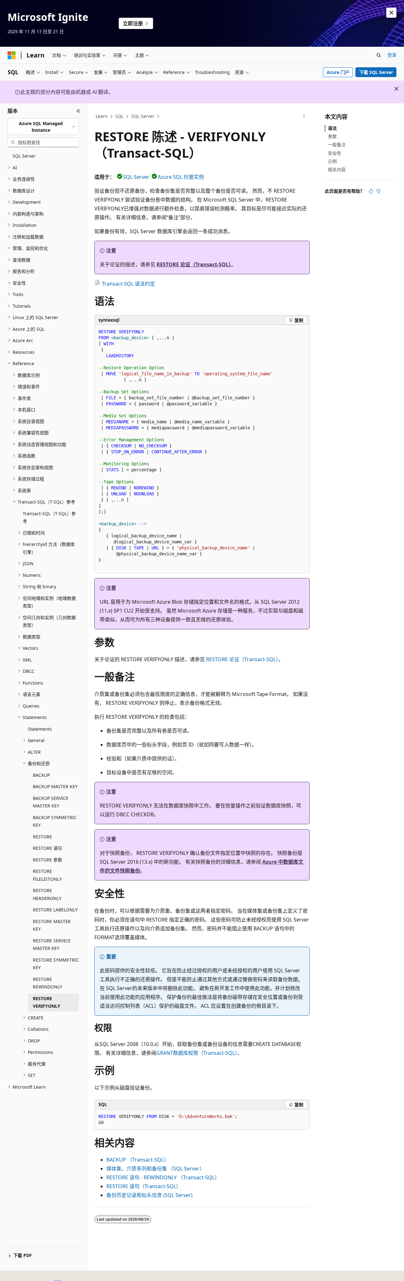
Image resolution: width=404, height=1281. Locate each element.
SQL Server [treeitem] (24, 156)
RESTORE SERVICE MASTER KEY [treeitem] (52, 945)
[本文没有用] (378, 191)
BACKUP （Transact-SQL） (137, 1159)
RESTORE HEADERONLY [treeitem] (47, 894)
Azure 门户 (338, 72)
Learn (102, 116)
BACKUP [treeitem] (41, 775)
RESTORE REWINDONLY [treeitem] (47, 983)
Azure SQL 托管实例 (181, 176)
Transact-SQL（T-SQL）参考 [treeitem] (49, 517)
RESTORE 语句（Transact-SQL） (143, 1186)
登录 (392, 55)
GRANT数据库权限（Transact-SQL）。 (199, 1052)
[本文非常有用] (371, 191)
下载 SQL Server (376, 72)
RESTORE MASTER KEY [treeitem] (52, 925)
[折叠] (78, 111)
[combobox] (43, 126)
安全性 (334, 153)
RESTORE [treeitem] (42, 837)
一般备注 (337, 145)
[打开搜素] (378, 55)
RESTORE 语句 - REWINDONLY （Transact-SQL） (163, 1177)
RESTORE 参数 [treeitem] (47, 860)
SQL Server (142, 116)
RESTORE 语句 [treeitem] (47, 848)
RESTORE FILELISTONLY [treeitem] (47, 875)
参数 (332, 136)
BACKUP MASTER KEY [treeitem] (55, 786)
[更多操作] (304, 117)
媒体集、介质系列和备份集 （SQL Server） (155, 1168)
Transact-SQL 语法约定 (128, 283)
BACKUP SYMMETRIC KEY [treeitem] (55, 821)
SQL (119, 116)
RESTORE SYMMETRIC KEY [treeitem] (56, 964)
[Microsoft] (12, 55)
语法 (332, 128)
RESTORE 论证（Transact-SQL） (194, 264)
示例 (332, 161)
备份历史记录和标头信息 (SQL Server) (149, 1195)
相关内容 (337, 169)
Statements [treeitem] (40, 729)
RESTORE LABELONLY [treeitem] (55, 910)
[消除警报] (391, 13)
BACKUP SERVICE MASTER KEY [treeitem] (50, 802)
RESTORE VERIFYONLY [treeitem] (46, 1002)
